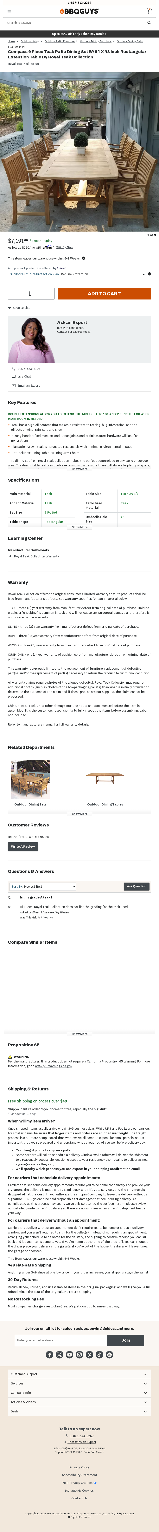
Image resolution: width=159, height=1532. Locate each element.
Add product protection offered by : (37, 268)
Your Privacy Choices (77, 1483)
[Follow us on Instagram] (79, 1354)
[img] (79, 152)
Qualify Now (64, 247)
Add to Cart (104, 293)
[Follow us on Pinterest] (89, 1354)
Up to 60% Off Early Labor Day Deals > (79, 34)
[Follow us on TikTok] (99, 1354)
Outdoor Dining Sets (130, 41)
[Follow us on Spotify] (109, 1354)
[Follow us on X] (59, 1354)
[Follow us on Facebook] (49, 1354)
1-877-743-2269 (79, 2)
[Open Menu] (9, 11)
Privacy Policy (79, 1467)
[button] (79, 1374)
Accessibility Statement (79, 1475)
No (51, 917)
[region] (79, 155)
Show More (79, 468)
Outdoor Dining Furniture (95, 41)
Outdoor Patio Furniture (60, 41)
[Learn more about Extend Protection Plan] (149, 274)
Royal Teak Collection (23, 64)
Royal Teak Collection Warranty (36, 556)
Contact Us (79, 1498)
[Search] (149, 22)
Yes (45, 917)
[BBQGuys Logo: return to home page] (79, 11)
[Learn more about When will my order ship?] (83, 258)
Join (126, 1340)
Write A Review (23, 846)
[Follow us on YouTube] (69, 1354)
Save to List (21, 308)
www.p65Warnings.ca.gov (53, 1066)
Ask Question (136, 886)
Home (11, 41)
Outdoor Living (30, 41)
